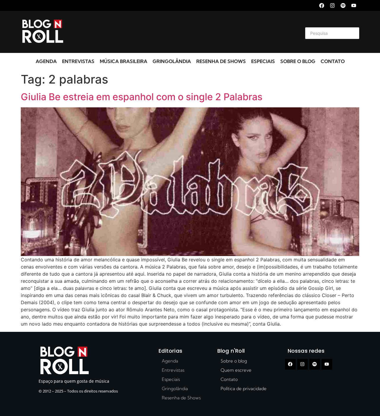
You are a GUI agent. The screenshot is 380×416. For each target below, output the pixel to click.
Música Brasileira (123, 61)
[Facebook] (321, 5)
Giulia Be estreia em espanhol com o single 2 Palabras (141, 97)
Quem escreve (236, 370)
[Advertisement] (183, 32)
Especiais (263, 61)
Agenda (46, 61)
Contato (333, 61)
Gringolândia (172, 61)
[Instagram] (332, 5)
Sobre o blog (297, 61)
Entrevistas (78, 61)
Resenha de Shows (221, 61)
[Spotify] (343, 5)
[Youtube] (353, 5)
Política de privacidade (244, 388)
